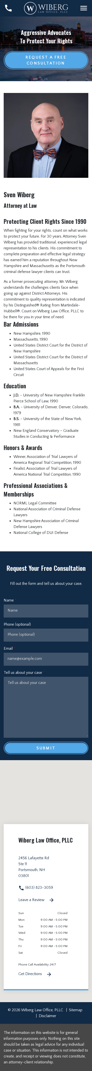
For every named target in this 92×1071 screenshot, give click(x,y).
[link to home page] (46, 8)
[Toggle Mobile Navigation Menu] (83, 8)
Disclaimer (47, 1016)
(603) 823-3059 (38, 887)
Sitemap (75, 1010)
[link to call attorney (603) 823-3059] (8, 8)
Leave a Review (31, 900)
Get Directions (30, 974)
